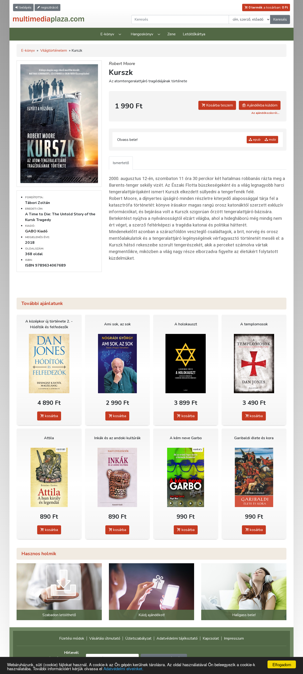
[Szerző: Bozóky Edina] (49, 478)
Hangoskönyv (142, 34)
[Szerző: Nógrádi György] (118, 364)
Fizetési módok (71, 638)
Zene (171, 34)
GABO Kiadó (36, 231)
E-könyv (107, 34)
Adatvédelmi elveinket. (123, 668)
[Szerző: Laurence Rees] (186, 364)
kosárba (51, 416)
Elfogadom (281, 664)
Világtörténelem (53, 50)
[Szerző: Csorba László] (254, 478)
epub (256, 139)
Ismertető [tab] (121, 163)
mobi (272, 139)
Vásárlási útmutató (104, 638)
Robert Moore (122, 63)
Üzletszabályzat (138, 638)
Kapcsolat (211, 638)
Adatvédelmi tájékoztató (177, 638)
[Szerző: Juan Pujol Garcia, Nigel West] (186, 478)
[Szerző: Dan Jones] (49, 364)
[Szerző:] (118, 478)
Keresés (280, 19)
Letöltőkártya (194, 34)
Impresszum (234, 638)
